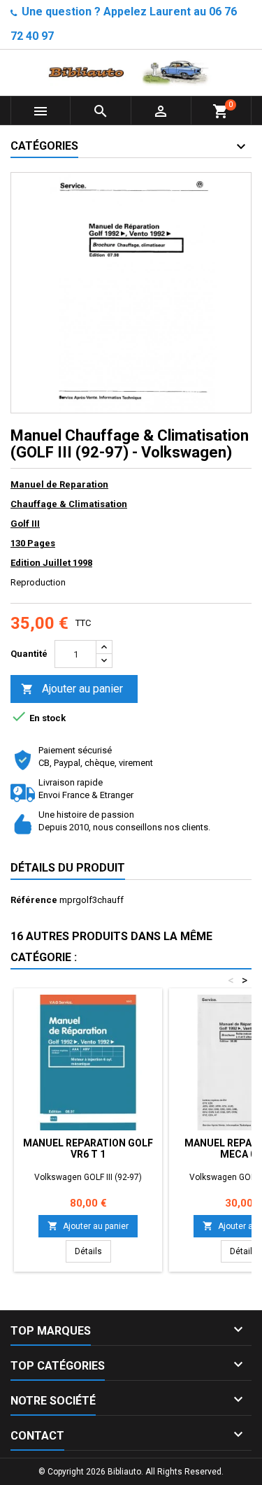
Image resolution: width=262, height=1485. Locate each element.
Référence (33, 900)
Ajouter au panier (72, 688)
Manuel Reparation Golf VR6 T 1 (88, 1148)
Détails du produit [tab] (67, 867)
